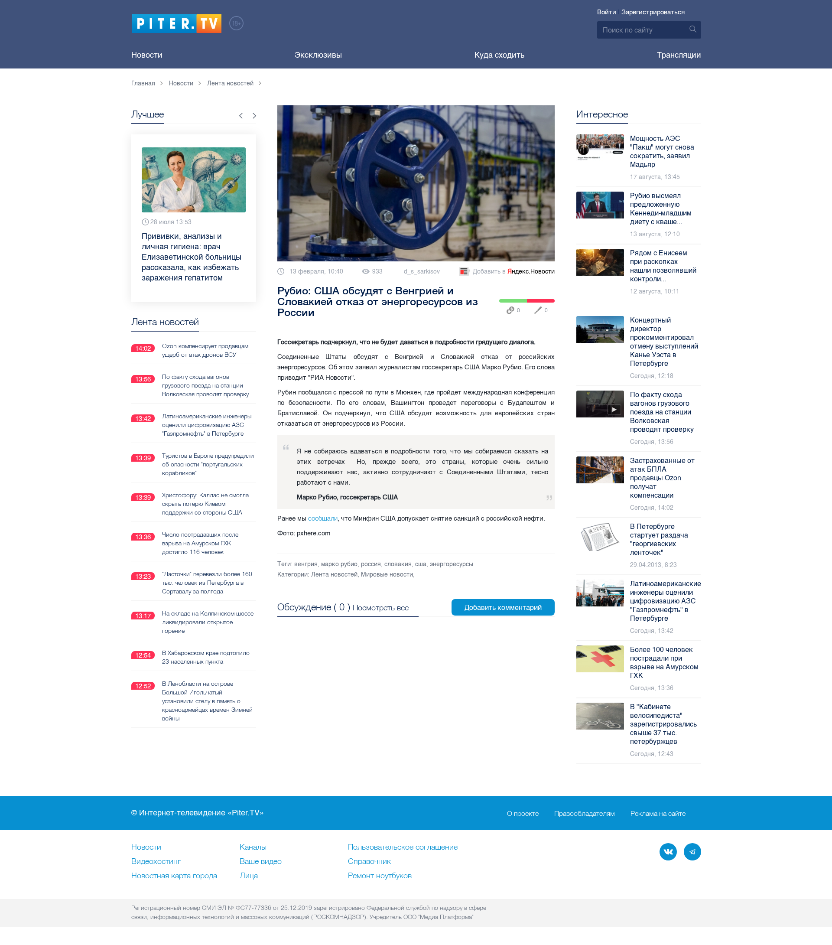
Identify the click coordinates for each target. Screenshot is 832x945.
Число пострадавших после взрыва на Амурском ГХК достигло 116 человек (200, 543)
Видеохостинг (156, 861)
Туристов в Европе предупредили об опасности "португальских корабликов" (208, 464)
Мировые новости (387, 574)
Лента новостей (334, 574)
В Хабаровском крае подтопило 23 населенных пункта (206, 657)
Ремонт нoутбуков (380, 876)
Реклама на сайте (658, 813)
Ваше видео (261, 861)
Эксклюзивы (318, 55)
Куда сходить (499, 55)
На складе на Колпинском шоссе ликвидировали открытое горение (208, 622)
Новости (146, 55)
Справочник (369, 861)
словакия (398, 564)
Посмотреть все (381, 608)
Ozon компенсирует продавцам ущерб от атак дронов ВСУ (205, 350)
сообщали (323, 518)
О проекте (523, 813)
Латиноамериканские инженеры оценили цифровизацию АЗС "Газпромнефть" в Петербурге (206, 424)
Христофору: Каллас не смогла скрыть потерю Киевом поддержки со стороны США (205, 503)
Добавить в (514, 271)
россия (371, 564)
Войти (606, 12)
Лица (249, 876)
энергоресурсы (451, 564)
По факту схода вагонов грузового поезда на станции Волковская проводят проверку (205, 385)
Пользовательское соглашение (403, 847)
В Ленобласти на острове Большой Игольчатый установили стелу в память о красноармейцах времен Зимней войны (207, 701)
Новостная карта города (174, 876)
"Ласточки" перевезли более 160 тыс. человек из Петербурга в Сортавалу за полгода (207, 582)
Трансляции (679, 55)
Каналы (253, 847)
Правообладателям (584, 813)
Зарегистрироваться (653, 12)
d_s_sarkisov (422, 271)
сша (420, 564)
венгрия (306, 564)
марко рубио (339, 564)
